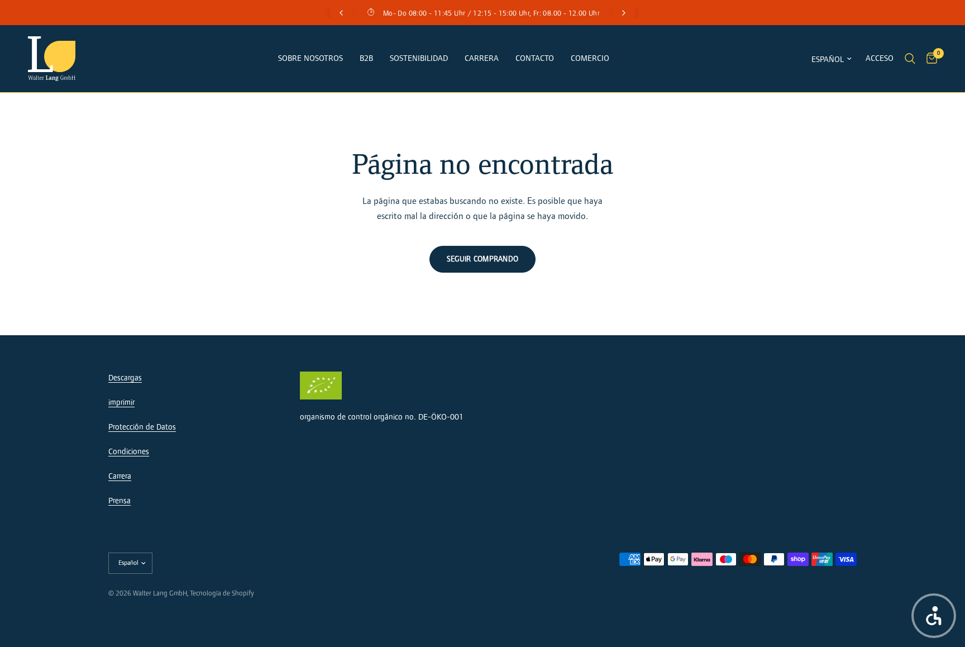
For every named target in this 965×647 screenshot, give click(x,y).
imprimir (121, 402)
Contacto (534, 58)
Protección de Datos (142, 427)
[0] (929, 58)
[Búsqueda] (910, 58)
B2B (366, 58)
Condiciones (128, 451)
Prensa (119, 501)
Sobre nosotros (310, 58)
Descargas (125, 378)
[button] (933, 615)
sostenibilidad (419, 58)
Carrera (482, 58)
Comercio (590, 58)
